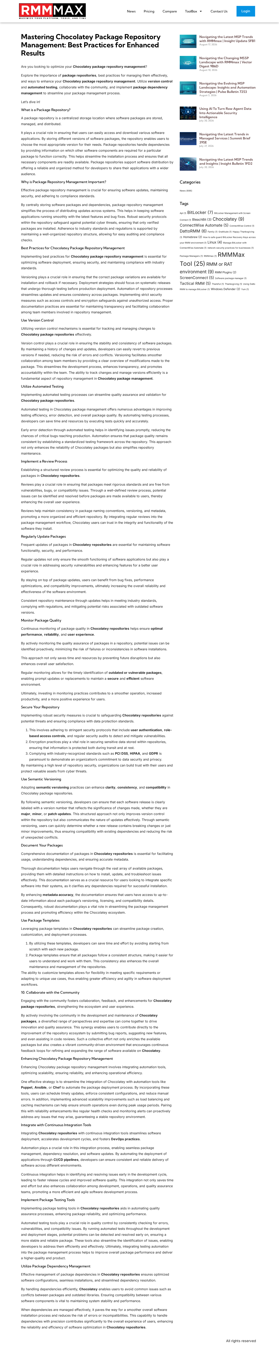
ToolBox (191, 11)
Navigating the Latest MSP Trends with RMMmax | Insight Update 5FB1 (227, 39)
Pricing (149, 11)
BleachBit (202, 219)
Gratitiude (225, 231)
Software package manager (231, 278)
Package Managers (191, 256)
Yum (245, 289)
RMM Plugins (225, 272)
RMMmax (210, 256)
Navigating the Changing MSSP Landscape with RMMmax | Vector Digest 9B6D (225, 62)
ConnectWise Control (242, 226)
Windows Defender (225, 289)
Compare (170, 11)
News (131, 11)
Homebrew (192, 237)
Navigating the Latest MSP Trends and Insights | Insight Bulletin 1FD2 (226, 161)
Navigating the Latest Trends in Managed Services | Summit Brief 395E (224, 138)
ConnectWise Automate (204, 225)
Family (213, 231)
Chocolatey (228, 219)
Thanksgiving (233, 284)
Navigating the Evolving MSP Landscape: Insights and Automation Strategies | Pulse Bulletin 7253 (227, 87)
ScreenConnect (197, 277)
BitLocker (200, 212)
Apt (183, 213)
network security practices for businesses (231, 248)
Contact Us (219, 11)
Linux (215, 242)
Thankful (218, 284)
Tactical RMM (195, 283)
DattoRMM (193, 231)
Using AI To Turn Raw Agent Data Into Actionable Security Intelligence (225, 113)
